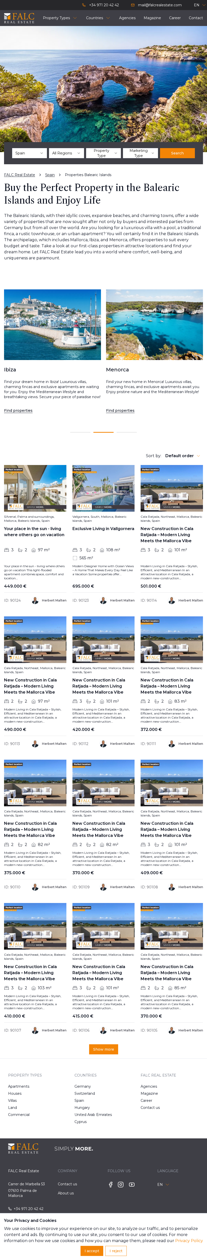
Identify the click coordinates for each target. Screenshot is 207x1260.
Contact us (150, 1107)
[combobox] (29, 153)
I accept (92, 1251)
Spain (79, 1100)
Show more (103, 1049)
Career (146, 1100)
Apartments (18, 1086)
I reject (116, 1251)
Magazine (149, 1093)
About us (66, 1193)
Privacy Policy (189, 1240)
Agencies (149, 1086)
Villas (12, 1100)
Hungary (82, 1107)
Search (177, 153)
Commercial (18, 1114)
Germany (82, 1086)
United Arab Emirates (84, 1114)
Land (12, 1107)
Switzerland (84, 1093)
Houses (14, 1093)
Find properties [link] (18, 410)
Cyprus (80, 1121)
